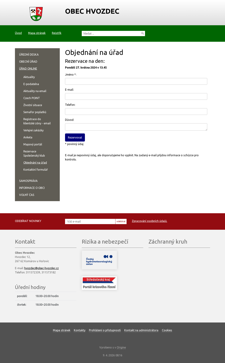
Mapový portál (32, 144)
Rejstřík (56, 33)
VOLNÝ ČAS (26, 194)
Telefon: (70, 104)
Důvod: (69, 119)
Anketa (27, 137)
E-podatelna (31, 84)
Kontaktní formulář (35, 169)
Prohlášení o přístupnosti (105, 330)
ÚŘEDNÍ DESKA (29, 54)
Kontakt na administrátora (141, 330)
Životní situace (32, 105)
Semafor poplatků (34, 112)
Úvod (18, 33)
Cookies (167, 330)
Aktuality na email (34, 91)
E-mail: (69, 89)
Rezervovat (75, 137)
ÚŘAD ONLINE (28, 68)
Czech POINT (31, 98)
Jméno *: (70, 74)
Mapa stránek (37, 33)
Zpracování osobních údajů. (149, 221)
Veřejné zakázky (33, 130)
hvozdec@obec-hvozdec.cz (41, 268)
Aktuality (29, 77)
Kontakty (79, 330)
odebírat (121, 221)
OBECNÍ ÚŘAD (28, 61)
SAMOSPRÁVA (28, 180)
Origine (121, 347)
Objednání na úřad (35, 162)
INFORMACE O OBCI (32, 187)
